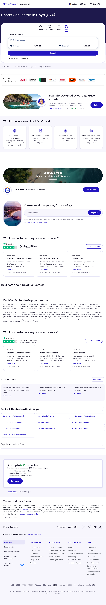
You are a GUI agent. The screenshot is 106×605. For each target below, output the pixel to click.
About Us (71, 547)
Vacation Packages (37, 557)
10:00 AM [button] (37, 46)
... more (99, 80)
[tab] (40, 27)
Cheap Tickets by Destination (10, 557)
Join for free (91, 190)
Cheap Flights (35, 547)
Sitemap (33, 563)
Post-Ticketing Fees (94, 563)
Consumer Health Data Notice (93, 573)
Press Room (72, 550)
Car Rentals (34, 553)
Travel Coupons (54, 557)
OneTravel (5, 67)
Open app (15, 481)
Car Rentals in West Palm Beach (14, 435)
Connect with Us (67, 527)
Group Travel (34, 560)
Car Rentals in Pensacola (12, 428)
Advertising (72, 557)
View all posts (97, 379)
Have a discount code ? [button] (17, 59)
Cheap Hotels (35, 550)
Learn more (53, 179)
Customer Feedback (75, 553)
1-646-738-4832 (55, 108)
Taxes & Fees (91, 557)
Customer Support (55, 547)
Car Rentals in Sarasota (46, 428)
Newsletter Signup (74, 563)
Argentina (33, 67)
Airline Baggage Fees (56, 553)
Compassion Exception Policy (92, 567)
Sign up (94, 213)
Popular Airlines (9, 547)
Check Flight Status (56, 560)
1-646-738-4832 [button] (34, 534)
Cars (12, 67)
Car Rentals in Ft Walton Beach (83, 416)
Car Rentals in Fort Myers (46, 416)
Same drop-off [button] (15, 34)
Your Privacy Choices (8, 564)
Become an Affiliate (75, 560)
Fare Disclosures (11, 518)
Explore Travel (25, 4)
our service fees (25, 510)
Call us (96, 105)
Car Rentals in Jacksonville (12, 422)
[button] (73, 4)
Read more (7, 396)
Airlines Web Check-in (57, 550)
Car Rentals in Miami (45, 422)
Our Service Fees (93, 560)
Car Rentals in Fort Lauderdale (14, 416)
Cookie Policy (91, 550)
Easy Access (10, 527)
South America (22, 67)
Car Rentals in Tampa (80, 428)
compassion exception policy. (28, 514)
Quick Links (8, 542)
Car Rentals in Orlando (80, 422)
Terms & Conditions (94, 553)
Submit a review (94, 246)
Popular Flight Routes (12, 552)
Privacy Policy (42, 222)
